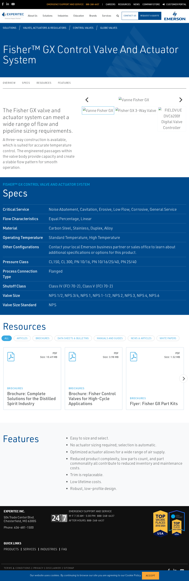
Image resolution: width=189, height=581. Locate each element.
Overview (9, 82)
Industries (48, 549)
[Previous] (87, 100)
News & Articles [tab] (141, 338)
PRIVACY (38, 568)
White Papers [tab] (168, 338)
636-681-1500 (24, 527)
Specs (26, 82)
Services (29, 549)
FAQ (64, 549)
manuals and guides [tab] (110, 338)
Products (11, 549)
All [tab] (7, 338)
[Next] (180, 100)
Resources (44, 82)
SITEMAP (69, 568)
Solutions (9, 27)
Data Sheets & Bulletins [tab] (73, 338)
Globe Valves (108, 27)
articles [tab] (22, 338)
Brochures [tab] (42, 338)
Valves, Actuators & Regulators (44, 27)
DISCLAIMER (53, 568)
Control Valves (83, 27)
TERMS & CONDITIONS (17, 568)
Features (64, 82)
